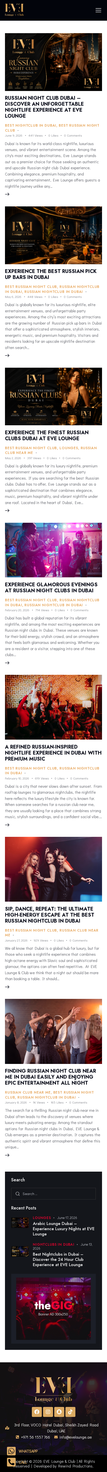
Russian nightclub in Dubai (53, 291)
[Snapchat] (59, 1412)
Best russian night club (31, 286)
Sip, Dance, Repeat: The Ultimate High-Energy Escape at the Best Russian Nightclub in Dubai (49, 915)
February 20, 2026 (17, 610)
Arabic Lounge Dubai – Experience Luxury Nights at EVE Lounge (64, 1229)
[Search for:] (53, 1193)
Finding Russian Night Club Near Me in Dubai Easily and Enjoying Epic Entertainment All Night (50, 1077)
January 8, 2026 (16, 1102)
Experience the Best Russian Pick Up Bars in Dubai (51, 274)
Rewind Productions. (76, 1466)
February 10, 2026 (17, 778)
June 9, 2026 (13, 135)
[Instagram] (48, 1412)
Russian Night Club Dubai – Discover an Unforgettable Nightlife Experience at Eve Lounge (44, 107)
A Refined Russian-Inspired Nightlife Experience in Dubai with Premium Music (53, 753)
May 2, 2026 (13, 458)
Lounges (68, 447)
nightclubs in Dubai (53, 1244)
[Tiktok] (70, 1412)
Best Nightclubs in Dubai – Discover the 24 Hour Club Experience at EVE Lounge (58, 1260)
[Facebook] (37, 1412)
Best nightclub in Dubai (30, 125)
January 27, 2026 (16, 940)
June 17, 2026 (67, 1217)
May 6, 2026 (13, 296)
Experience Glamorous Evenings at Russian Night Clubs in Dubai (51, 587)
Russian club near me (28, 1092)
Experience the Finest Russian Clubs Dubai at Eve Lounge (47, 435)
